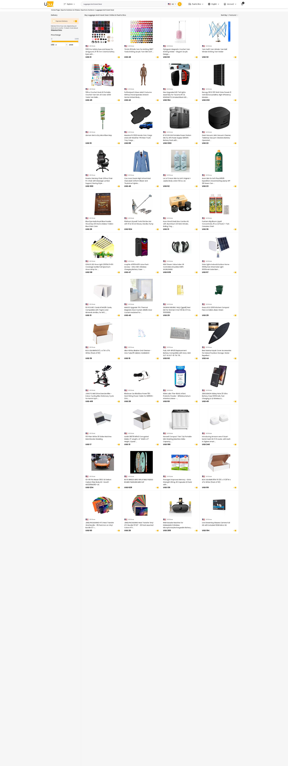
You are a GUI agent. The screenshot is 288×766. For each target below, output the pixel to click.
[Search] (180, 4)
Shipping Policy (56, 30)
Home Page (55, 10)
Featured (232, 15)
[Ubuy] (48, 4)
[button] (195, 4)
